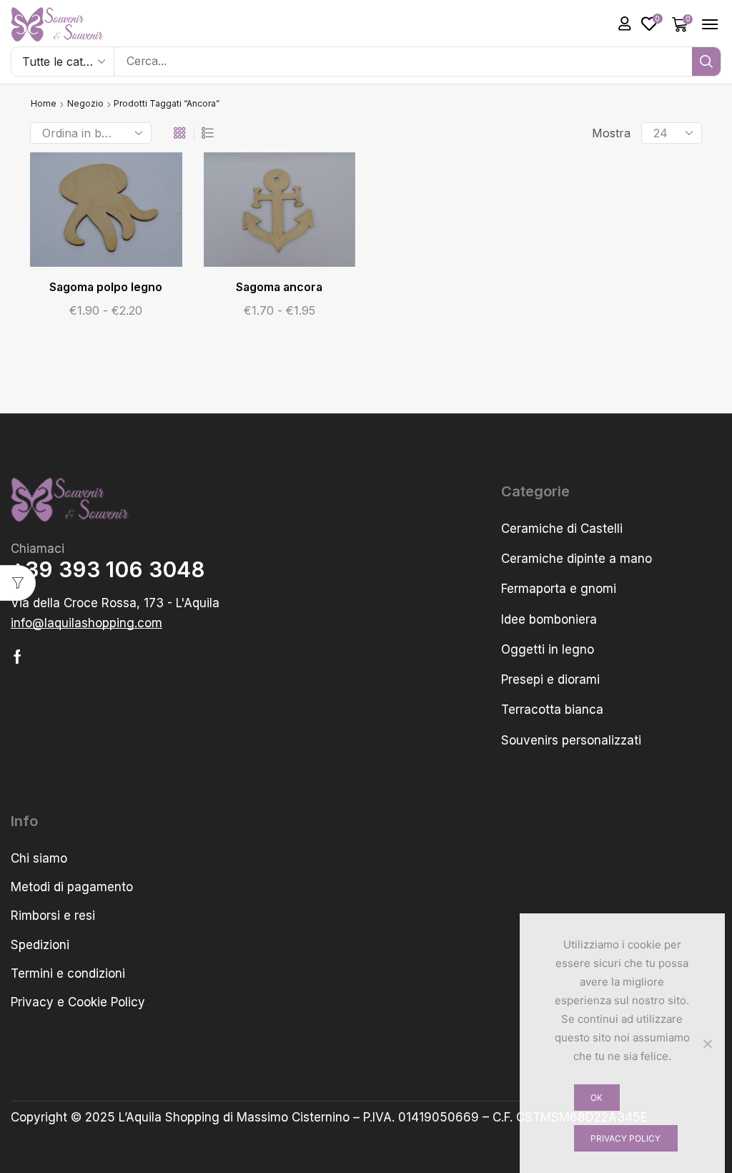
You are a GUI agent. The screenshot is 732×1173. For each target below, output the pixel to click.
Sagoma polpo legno (105, 287)
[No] (707, 1043)
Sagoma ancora (279, 287)
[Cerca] (706, 61)
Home (43, 103)
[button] (624, 23)
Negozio (85, 103)
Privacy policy (625, 1138)
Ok (596, 1097)
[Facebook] (17, 656)
